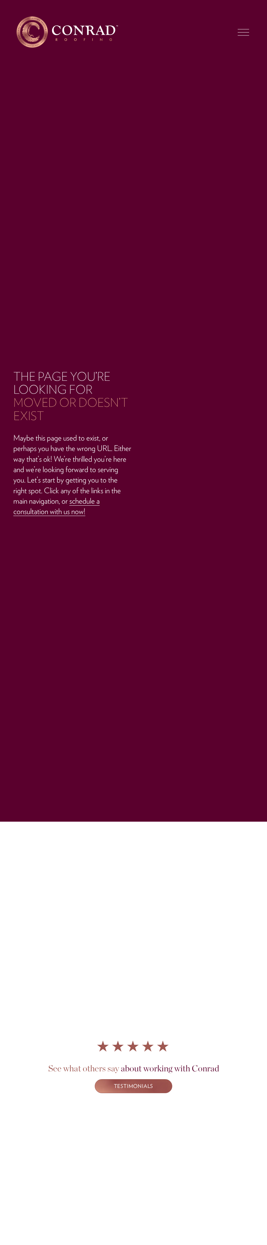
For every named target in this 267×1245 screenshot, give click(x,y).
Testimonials (133, 1086)
